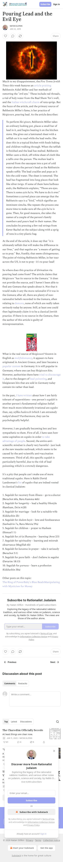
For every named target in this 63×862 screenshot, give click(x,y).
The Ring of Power (13, 582)
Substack (16, 855)
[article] (31, 736)
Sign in (56, 4)
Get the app (46, 847)
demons (19, 303)
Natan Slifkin (16, 26)
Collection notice (51, 840)
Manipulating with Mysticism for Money (31, 584)
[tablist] (15, 683)
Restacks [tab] (22, 683)
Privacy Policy (33, 825)
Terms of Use (48, 819)
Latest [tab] (14, 721)
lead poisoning (38, 379)
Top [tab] (6, 721)
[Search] (57, 722)
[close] (54, 750)
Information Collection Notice (41, 822)
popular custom (11, 366)
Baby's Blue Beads (34, 582)
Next (52, 662)
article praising (42, 86)
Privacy (29, 840)
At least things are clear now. (17, 734)
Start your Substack (23, 847)
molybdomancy (23, 358)
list (20, 483)
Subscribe (45, 4)
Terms (38, 840)
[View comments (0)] (13, 36)
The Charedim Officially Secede (22, 730)
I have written (24, 395)
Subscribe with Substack (34, 811)
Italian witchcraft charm (25, 102)
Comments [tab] (9, 683)
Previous (12, 662)
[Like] (5, 36)
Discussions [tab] (26, 721)
